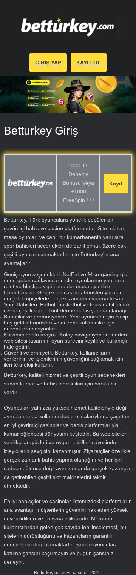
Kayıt (115, 183)
